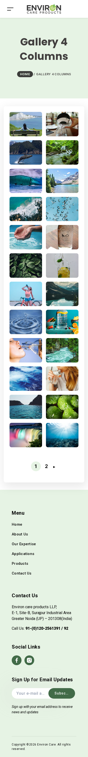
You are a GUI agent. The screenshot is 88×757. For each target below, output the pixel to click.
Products (20, 563)
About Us (20, 534)
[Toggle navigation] (10, 9)
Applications (23, 554)
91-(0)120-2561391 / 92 (46, 628)
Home (17, 524)
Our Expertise (24, 544)
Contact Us (22, 573)
